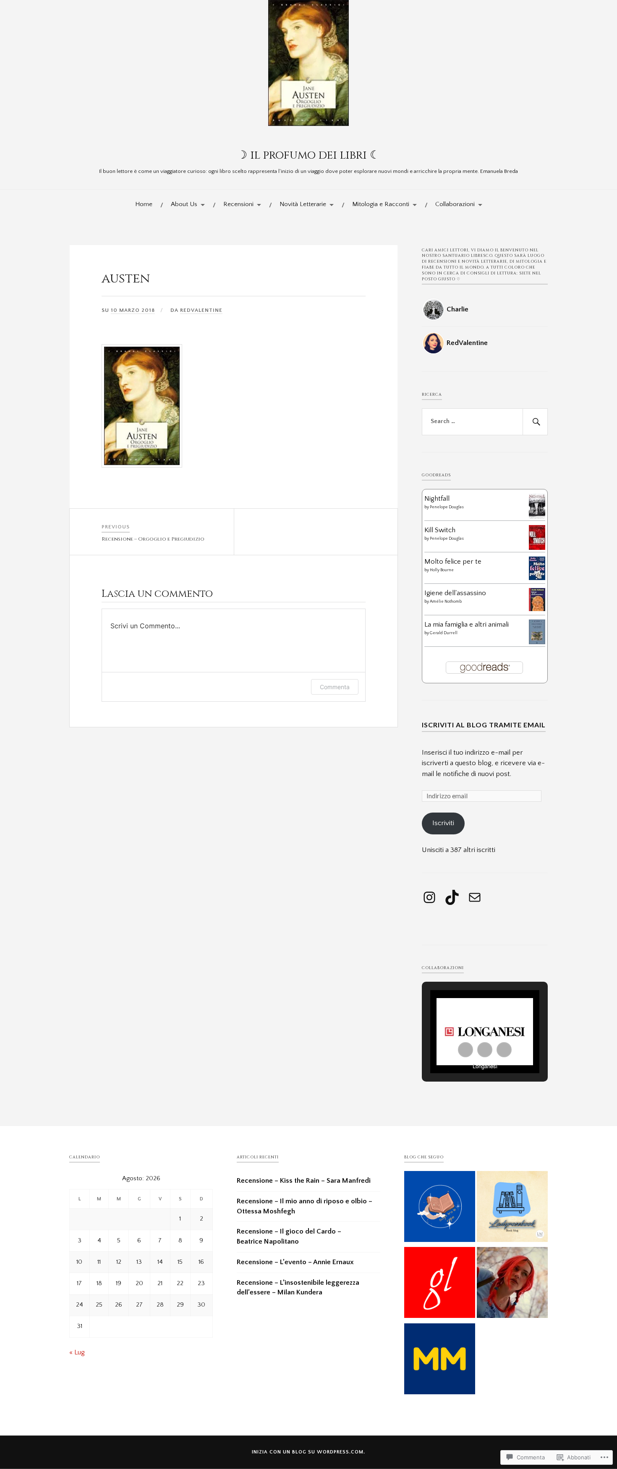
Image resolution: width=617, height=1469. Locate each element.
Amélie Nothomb (446, 601)
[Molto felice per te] (537, 578)
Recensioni (238, 204)
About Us (184, 204)
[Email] (474, 897)
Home (143, 204)
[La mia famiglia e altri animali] (537, 642)
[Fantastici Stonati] (512, 1284)
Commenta (335, 686)
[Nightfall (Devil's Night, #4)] (537, 518)
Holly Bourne (442, 570)
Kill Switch (439, 530)
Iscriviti (443, 823)
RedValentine (201, 310)
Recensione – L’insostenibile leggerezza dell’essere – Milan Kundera (298, 1287)
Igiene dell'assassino (455, 593)
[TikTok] (452, 897)
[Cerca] (535, 421)
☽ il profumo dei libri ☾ (308, 155)
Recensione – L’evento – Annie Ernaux (295, 1262)
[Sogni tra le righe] (439, 1208)
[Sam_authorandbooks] (512, 1208)
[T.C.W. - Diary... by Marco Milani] (439, 1360)
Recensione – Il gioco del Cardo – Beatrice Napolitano (289, 1236)
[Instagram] (429, 897)
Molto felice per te (452, 561)
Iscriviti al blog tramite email (484, 725)
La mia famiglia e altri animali (466, 624)
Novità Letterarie (303, 204)
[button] (465, 1049)
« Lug (77, 1352)
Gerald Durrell (444, 633)
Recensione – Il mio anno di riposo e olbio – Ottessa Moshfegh (304, 1206)
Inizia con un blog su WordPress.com (307, 1452)
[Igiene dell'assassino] (537, 609)
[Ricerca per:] (485, 421)
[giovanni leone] (439, 1284)
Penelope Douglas (446, 507)
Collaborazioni (455, 204)
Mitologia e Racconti (380, 204)
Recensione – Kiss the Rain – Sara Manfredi (304, 1180)
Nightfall (437, 498)
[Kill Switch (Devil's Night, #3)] (537, 548)
